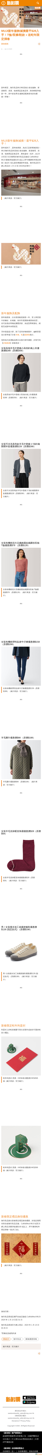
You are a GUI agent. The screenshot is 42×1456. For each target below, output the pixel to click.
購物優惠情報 (31, 1339)
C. (2, 49)
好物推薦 (6, 343)
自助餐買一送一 (9, 1451)
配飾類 (27, 335)
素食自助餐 (33, 1451)
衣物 (17, 335)
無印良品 (17, 1339)
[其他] (39, 45)
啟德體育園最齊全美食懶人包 (14, 1436)
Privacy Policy (25, 1421)
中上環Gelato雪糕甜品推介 (22, 1439)
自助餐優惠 (22, 1451)
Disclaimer (15, 1421)
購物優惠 (4, 44)
